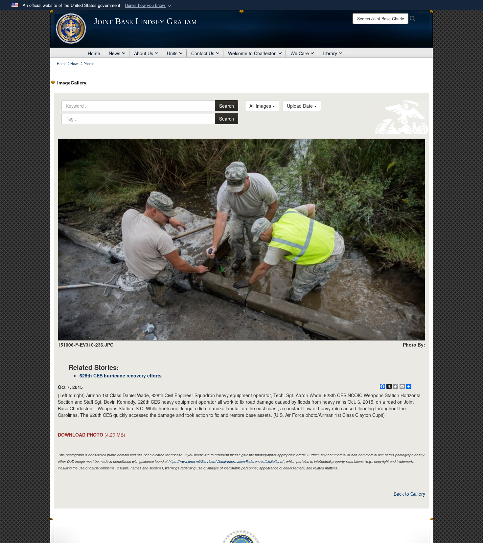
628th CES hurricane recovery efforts (121, 375)
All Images (260, 105)
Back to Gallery (409, 493)
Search (226, 105)
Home (94, 53)
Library (330, 53)
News (114, 53)
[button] (148, 5)
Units (172, 53)
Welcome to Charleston (252, 53)
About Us (143, 53)
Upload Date (300, 105)
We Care (299, 53)
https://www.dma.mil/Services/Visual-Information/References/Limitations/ (226, 461)
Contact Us (202, 53)
